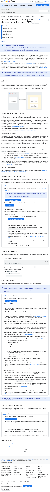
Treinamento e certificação (31, 477)
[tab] (4, 185)
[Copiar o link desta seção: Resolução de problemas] (16, 168)
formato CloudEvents (30, 63)
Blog (39, 468)
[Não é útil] (48, 16)
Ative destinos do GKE (9, 164)
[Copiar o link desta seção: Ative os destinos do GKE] (19, 251)
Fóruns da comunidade (18, 468)
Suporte (15, 470)
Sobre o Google (4, 481)
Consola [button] (4, 185)
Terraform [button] (15, 295)
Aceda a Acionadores (11, 301)
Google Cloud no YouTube (43, 474)
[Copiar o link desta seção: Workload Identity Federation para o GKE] (26, 113)
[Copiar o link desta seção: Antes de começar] (15, 81)
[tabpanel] (25, 217)
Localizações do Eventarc (28, 334)
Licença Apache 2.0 (29, 459)
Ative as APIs (9, 205)
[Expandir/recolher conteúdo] (8, 25)
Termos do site (17, 481)
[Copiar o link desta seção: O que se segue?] (14, 441)
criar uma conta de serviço (17, 126)
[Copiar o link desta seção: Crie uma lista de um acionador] (23, 405)
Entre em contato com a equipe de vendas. (6, 475)
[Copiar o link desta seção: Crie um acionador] (15, 280)
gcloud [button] (9, 185)
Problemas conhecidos (42, 330)
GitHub (27, 468)
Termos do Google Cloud (25, 481)
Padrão (3, 41)
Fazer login (46, 1)
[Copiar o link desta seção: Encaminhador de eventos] (17, 133)
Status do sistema (17, 474)
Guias (33, 16)
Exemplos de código (29, 472)
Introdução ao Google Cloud (31, 470)
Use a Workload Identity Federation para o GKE (26, 130)
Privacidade (10, 481)
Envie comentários (43, 19)
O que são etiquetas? (23, 386)
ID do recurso (44, 338)
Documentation (8, 16)
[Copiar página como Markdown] (36, 22)
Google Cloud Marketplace (6, 472)
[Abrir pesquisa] (31, 1)
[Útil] (46, 16)
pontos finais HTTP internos (9, 61)
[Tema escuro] (45, 262)
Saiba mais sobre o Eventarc (10, 443)
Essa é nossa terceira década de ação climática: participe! (13, 483)
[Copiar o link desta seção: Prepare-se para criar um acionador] (26, 176)
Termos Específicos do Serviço (9, 49)
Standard (29, 5)
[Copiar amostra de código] (47, 262)
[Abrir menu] (2, 1)
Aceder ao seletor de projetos (13, 200)
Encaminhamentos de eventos (38, 75)
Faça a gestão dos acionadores (12, 393)
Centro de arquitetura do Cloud (30, 475)
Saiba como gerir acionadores (10, 446)
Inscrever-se (27, 486)
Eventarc (22, 5)
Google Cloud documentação (40, 316)
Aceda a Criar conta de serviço (15, 219)
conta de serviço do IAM (17, 119)
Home (2, 16)
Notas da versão (17, 472)
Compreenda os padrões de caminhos (36, 349)
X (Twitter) (40, 472)
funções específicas (34, 364)
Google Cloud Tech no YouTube (42, 477)
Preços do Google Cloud (6, 470)
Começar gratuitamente (42, 5)
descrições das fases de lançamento (31, 50)
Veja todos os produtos (5, 468)
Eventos (39, 470)
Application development (11, 5)
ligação (24, 153)
